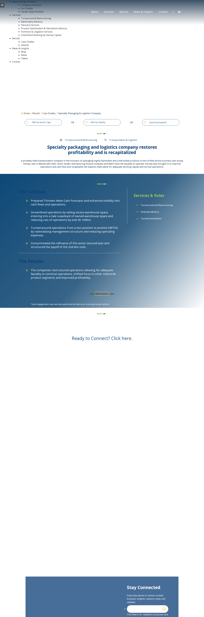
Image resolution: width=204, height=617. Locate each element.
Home (27, 113)
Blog (23, 51)
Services (109, 11)
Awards (25, 45)
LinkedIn (179, 12)
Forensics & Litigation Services (37, 31)
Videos (24, 58)
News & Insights (20, 48)
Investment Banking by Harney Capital (41, 35)
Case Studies (27, 41)
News (24, 55)
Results (16, 38)
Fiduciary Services (30, 25)
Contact (16, 61)
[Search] (145, 122)
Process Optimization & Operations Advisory (44, 28)
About (95, 11)
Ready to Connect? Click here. (102, 338)
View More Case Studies (102, 293)
